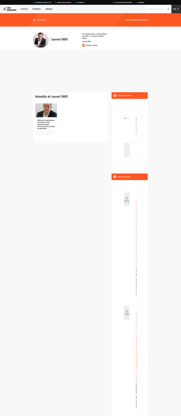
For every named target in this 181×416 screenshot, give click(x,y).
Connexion (141, 2)
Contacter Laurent (91, 45)
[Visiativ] (129, 126)
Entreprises (37, 9)
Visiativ (84, 38)
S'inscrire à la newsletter (43, 2)
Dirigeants (49, 9)
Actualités (24, 9)
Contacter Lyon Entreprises (123, 2)
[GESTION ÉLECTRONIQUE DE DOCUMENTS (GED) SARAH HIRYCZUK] (129, 361)
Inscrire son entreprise (64, 2)
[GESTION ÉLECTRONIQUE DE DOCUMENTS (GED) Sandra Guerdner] (129, 248)
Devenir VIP (81, 2)
